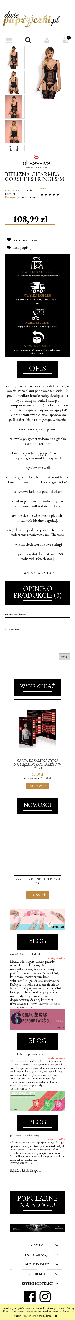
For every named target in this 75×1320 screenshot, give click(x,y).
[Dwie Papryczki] (31, 18)
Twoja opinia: (12, 628)
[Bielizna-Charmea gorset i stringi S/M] (13, 57)
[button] (9, 40)
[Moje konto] (47, 40)
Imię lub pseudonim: (15, 614)
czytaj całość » (56, 958)
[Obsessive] (37, 161)
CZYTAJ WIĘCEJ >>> (21, 1007)
